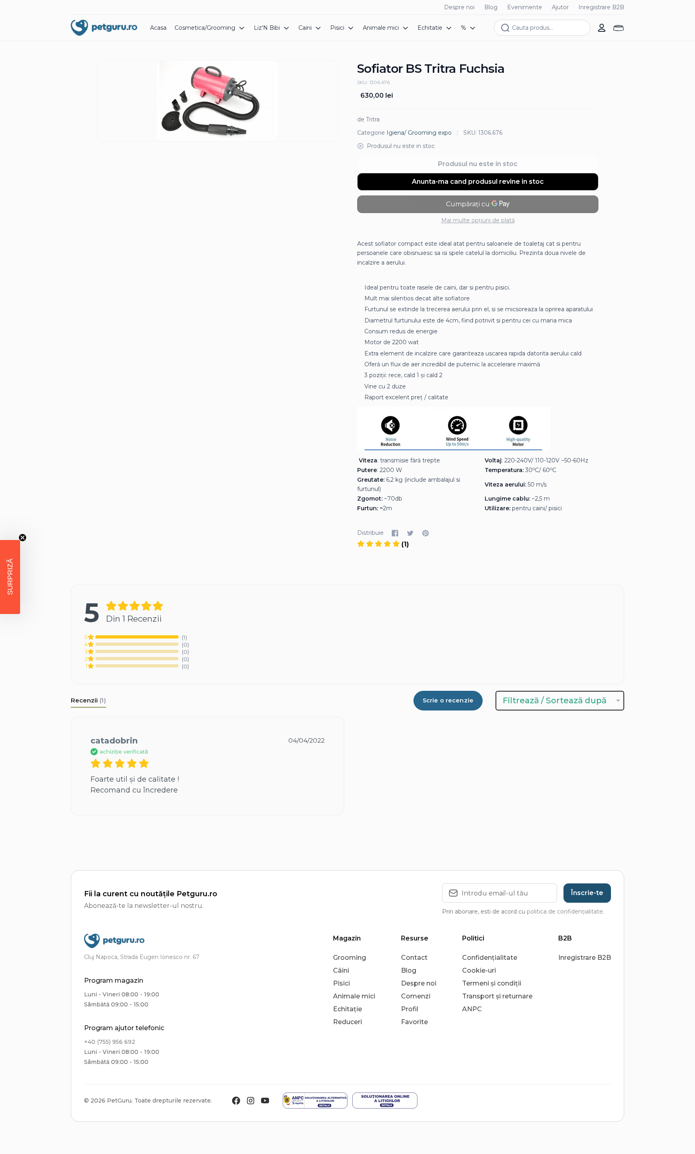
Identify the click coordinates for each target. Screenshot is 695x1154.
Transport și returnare (497, 996)
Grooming (349, 957)
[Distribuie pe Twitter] (410, 533)
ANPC (472, 1009)
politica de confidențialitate (565, 911)
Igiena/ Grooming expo (419, 132)
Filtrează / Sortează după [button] (555, 700)
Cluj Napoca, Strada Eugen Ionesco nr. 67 (141, 957)
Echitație (347, 1009)
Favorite (414, 1022)
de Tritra (368, 119)
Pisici (341, 983)
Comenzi (415, 996)
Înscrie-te (587, 893)
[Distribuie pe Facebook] (395, 533)
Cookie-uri (479, 970)
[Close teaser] (23, 538)
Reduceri (347, 1022)
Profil (409, 1009)
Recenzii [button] (88, 700)
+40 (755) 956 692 (109, 1041)
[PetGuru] (104, 28)
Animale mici (354, 996)
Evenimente (524, 7)
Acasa (158, 27)
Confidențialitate (489, 957)
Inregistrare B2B (601, 7)
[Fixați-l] (425, 533)
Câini (341, 970)
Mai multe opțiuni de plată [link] (478, 220)
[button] (10, 577)
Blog (491, 7)
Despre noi (459, 7)
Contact (414, 957)
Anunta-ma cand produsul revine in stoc (478, 181)
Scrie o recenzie (448, 700)
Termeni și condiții (491, 983)
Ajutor (560, 7)
